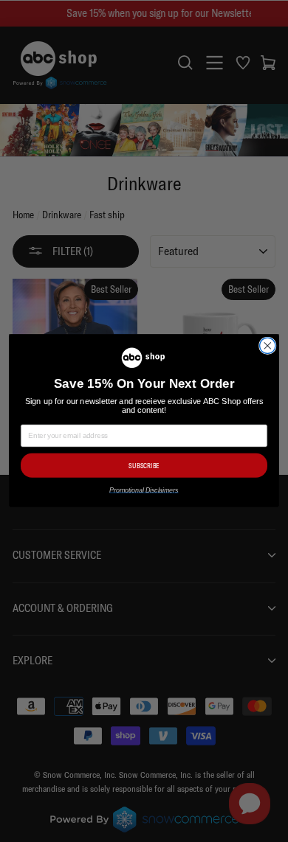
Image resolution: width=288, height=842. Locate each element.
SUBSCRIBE (143, 466)
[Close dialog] (267, 346)
